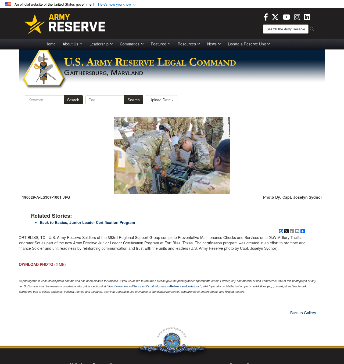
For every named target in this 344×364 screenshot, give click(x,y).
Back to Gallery (303, 312)
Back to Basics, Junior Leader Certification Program (87, 222)
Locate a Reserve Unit (247, 44)
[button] (117, 4)
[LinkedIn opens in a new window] (307, 16)
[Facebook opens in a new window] (266, 16)
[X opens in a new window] (275, 16)
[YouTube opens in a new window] (286, 16)
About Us (70, 44)
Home (50, 44)
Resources (187, 44)
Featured (158, 44)
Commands (129, 44)
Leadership (99, 44)
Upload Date (160, 99)
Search (73, 99)
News (212, 44)
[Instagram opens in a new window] (297, 16)
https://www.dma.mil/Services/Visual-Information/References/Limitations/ (153, 286)
